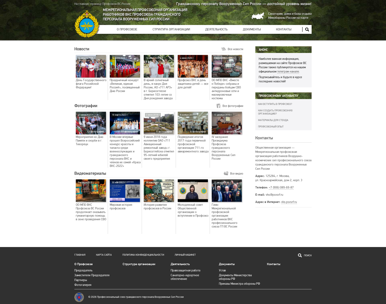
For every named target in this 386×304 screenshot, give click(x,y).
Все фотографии (233, 106)
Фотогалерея (82, 285)
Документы (252, 29)
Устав (222, 270)
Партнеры (80, 280)
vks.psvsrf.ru (289, 202)
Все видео (236, 173)
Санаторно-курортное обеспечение (185, 277)
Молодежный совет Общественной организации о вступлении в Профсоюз (193, 199)
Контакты (283, 29)
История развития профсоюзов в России (157, 195)
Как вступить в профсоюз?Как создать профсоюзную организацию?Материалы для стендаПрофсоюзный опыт (275, 115)
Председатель (83, 270)
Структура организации (171, 29)
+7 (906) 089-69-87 (281, 187)
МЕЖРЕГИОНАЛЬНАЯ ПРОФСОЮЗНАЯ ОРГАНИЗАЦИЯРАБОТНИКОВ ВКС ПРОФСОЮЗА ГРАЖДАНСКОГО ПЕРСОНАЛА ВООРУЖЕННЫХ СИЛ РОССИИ (145, 15)
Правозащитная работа (185, 270)
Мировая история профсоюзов (121, 195)
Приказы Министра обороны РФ (239, 283)
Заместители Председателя (91, 275)
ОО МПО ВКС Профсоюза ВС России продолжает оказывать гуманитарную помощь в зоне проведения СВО (91, 201)
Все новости (235, 49)
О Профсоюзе (127, 29)
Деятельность (216, 29)
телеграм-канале (288, 71)
